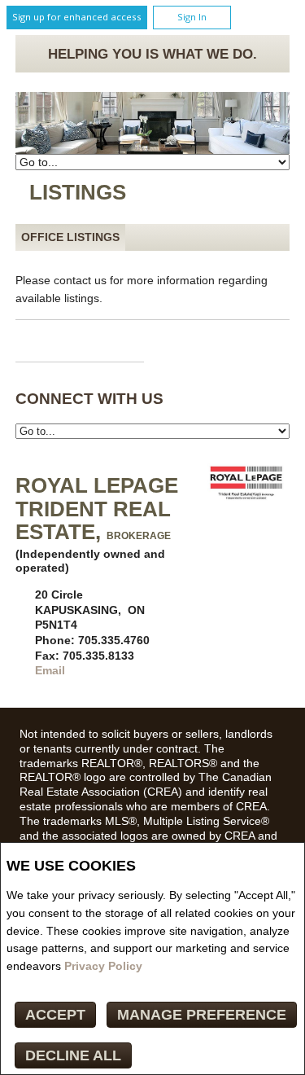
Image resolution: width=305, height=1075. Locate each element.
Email (50, 670)
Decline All (73, 1055)
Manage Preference (201, 1015)
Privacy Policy (103, 965)
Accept (55, 1015)
